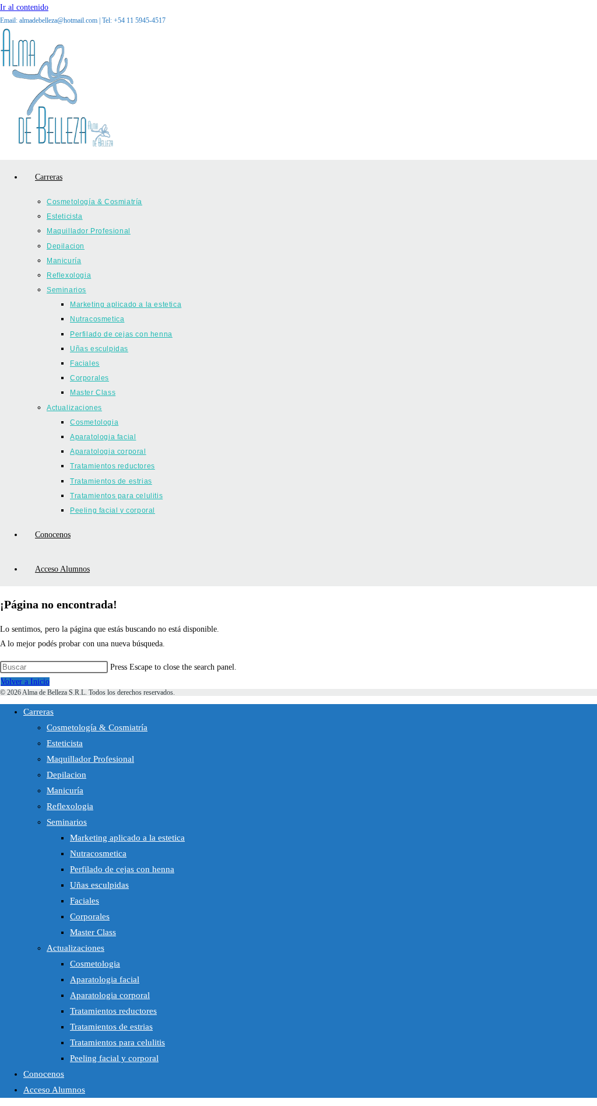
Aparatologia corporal (110, 995)
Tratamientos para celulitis (117, 1042)
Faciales (84, 900)
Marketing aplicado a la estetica (127, 837)
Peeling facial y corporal (114, 1058)
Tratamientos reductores (113, 1011)
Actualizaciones (75, 948)
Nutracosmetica (98, 853)
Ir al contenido (24, 7)
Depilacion (66, 774)
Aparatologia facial (104, 979)
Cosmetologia (95, 963)
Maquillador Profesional (90, 759)
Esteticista (65, 743)
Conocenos (43, 1074)
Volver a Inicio (25, 681)
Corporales (90, 916)
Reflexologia (70, 806)
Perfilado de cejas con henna (122, 869)
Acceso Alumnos (54, 1089)
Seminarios (67, 822)
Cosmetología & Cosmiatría (97, 727)
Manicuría (65, 790)
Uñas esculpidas (99, 885)
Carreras (38, 711)
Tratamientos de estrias (111, 1026)
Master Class (93, 932)
